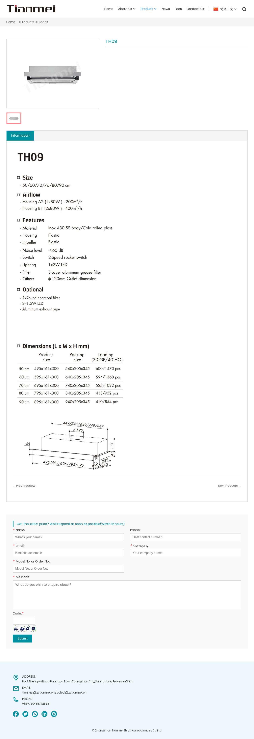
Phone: (135, 530)
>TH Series (40, 22)
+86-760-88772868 (35, 704)
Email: (18, 546)
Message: (21, 577)
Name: (19, 530)
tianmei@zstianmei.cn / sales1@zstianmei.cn (54, 693)
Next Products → (229, 486)
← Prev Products (24, 486)
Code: (18, 614)
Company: (139, 546)
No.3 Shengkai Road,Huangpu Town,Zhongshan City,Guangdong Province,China (78, 681)
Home (108, 9)
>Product (26, 22)
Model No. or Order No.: (31, 562)
